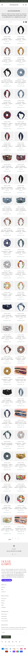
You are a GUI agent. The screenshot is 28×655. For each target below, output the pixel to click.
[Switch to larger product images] (23, 22)
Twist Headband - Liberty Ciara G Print (7, 167)
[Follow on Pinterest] (16, 641)
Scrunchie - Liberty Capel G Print (7, 380)
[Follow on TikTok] (19, 641)
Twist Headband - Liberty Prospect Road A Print (21, 486)
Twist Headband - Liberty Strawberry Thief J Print (20, 209)
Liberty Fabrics (19, 572)
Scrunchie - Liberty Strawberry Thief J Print (7, 465)
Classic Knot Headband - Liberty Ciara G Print (7, 486)
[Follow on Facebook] (2, 641)
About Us (3, 587)
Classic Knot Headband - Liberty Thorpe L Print (7, 60)
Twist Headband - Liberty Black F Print (7, 401)
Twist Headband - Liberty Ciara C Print (21, 167)
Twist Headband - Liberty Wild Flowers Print (7, 337)
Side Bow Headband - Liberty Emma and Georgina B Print (21, 316)
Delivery (3, 600)
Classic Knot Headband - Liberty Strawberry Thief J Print (21, 252)
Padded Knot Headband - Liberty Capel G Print (21, 337)
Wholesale (3, 607)
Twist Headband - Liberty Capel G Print (21, 465)
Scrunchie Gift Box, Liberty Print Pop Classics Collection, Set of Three (21, 380)
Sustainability (4, 616)
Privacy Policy (4, 618)
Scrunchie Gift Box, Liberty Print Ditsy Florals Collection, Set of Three (20, 529)
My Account (3, 598)
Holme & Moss (7, 36)
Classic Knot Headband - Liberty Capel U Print (7, 422)
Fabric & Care (4, 614)
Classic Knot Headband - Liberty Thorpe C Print (21, 231)
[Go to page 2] (18, 538)
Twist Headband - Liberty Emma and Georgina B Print (7, 209)
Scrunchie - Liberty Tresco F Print (7, 294)
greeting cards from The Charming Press (15, 575)
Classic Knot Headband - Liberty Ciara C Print (7, 103)
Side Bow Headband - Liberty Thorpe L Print (7, 358)
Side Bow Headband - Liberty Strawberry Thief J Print (7, 444)
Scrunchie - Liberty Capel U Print (7, 252)
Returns (2, 603)
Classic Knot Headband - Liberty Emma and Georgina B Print (21, 103)
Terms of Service (4, 620)
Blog (2, 589)
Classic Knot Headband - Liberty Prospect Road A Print (20, 273)
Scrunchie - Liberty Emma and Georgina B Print (21, 81)
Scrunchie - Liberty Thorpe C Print (20, 358)
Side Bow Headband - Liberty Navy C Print (21, 124)
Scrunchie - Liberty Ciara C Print (7, 124)
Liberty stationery (10, 574)
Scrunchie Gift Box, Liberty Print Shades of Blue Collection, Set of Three (21, 422)
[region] (14, 548)
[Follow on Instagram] (9, 641)
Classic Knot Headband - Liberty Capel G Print (21, 60)
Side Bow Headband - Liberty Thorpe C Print (7, 231)
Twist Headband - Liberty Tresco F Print (7, 529)
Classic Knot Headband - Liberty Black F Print (21, 39)
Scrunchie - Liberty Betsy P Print (20, 444)
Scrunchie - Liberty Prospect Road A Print (20, 508)
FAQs (2, 605)
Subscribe (6, 637)
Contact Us (3, 591)
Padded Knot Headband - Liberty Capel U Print (7, 508)
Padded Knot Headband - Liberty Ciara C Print (7, 145)
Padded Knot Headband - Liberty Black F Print (21, 188)
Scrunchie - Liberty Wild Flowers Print (7, 273)
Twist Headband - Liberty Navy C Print (7, 316)
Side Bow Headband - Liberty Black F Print (7, 81)
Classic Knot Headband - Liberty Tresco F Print (21, 294)
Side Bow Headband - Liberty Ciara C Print (7, 188)
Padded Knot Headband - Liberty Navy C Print (21, 145)
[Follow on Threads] (12, 641)
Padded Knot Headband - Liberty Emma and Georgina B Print (21, 401)
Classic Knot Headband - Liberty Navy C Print (7, 39)
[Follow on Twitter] (5, 641)
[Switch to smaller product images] (26, 22)
